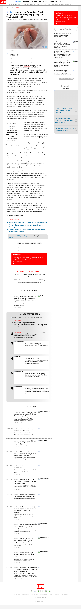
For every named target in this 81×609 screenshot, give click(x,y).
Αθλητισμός (55, 4)
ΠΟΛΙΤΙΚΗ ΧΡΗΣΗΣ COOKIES (52, 596)
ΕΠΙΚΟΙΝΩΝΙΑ (25, 594)
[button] (13, 263)
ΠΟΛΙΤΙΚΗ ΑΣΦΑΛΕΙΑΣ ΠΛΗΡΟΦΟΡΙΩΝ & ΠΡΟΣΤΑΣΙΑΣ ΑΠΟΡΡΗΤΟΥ (26, 596)
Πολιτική (20, 4)
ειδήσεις (11, 237)
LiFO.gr (19, 236)
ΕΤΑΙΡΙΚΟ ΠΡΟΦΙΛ (54, 594)
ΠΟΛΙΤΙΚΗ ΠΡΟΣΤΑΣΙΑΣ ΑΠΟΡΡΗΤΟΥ (33, 282)
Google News (27, 236)
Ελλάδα (10, 4)
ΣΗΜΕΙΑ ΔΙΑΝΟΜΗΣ (66, 596)
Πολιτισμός (32, 4)
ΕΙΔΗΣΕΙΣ (12, 7)
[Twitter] (46, 47)
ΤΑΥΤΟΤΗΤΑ (16, 594)
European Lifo (69, 4)
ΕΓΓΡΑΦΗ (41, 279)
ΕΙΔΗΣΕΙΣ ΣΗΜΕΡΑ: (14, 219)
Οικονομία (26, 4)
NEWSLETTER (34, 594)
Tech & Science (46, 4)
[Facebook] (43, 47)
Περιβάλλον (62, 4)
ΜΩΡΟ (39, 243)
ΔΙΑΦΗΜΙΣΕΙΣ (43, 594)
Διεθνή (15, 4)
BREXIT (27, 243)
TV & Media (39, 4)
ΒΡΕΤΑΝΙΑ (33, 243)
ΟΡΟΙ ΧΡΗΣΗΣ (20, 282)
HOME (8, 7)
